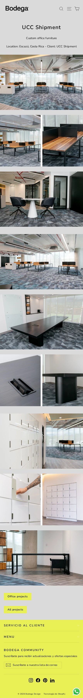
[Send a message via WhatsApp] (76, 691)
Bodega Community (24, 650)
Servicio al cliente (24, 625)
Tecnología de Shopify (54, 694)
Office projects (18, 596)
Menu (9, 637)
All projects (15, 609)
